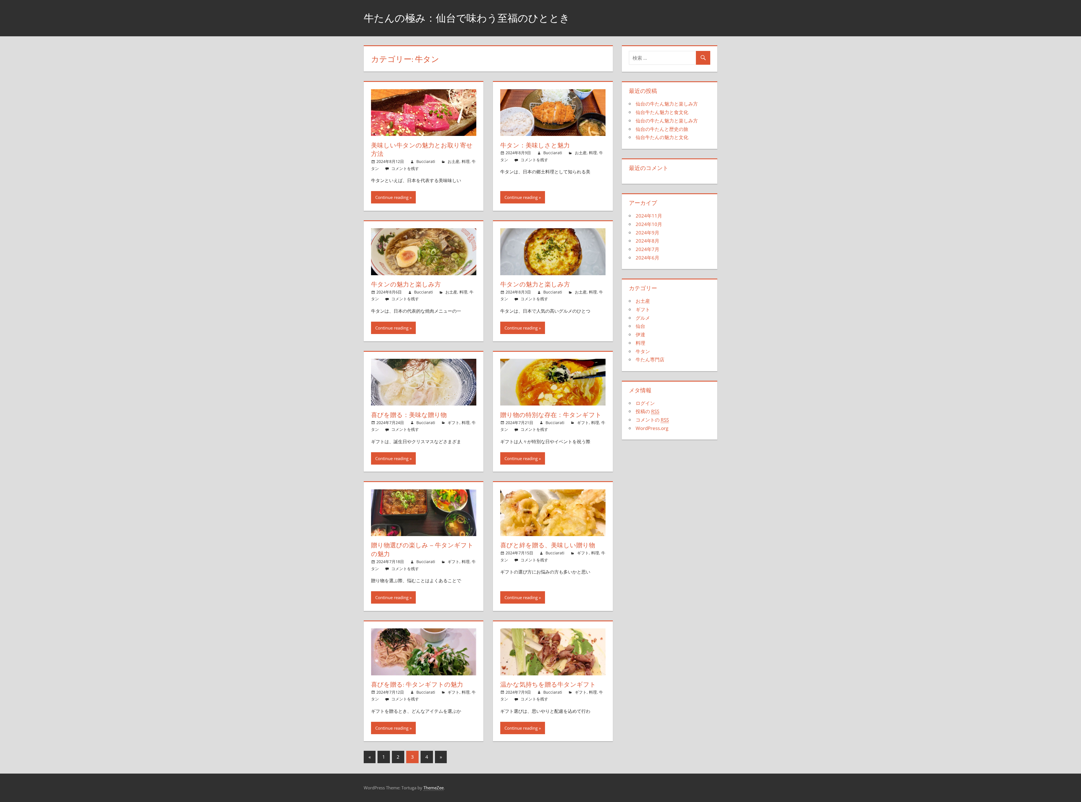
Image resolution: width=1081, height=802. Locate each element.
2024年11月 (649, 215)
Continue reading (391, 197)
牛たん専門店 (650, 359)
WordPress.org (652, 428)
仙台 (640, 326)
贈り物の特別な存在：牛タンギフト (551, 415)
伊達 (640, 334)
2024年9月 (647, 232)
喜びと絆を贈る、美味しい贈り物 (547, 545)
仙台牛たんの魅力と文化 (662, 137)
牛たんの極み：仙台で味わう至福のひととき (467, 18)
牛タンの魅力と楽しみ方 (406, 284)
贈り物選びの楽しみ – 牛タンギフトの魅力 (422, 549)
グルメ (643, 318)
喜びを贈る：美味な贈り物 (409, 415)
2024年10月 (649, 224)
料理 (466, 161)
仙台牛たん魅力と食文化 (662, 112)
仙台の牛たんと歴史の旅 (662, 129)
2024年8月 (647, 241)
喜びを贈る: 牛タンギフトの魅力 (417, 684)
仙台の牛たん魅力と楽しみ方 (667, 103)
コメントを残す (405, 168)
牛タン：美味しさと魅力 (535, 145)
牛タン (643, 351)
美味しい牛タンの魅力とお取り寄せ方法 (422, 149)
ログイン (645, 403)
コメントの (652, 419)
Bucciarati (425, 161)
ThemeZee (433, 787)
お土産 (453, 161)
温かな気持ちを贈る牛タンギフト (548, 684)
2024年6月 (647, 257)
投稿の (647, 411)
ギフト (453, 422)
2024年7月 (647, 249)
